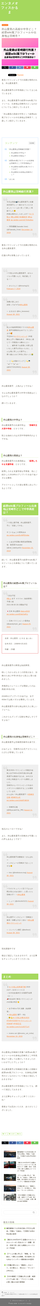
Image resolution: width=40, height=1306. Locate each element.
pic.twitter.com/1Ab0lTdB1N (18, 800)
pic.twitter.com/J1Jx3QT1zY (18, 1027)
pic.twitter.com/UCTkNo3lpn (22, 220)
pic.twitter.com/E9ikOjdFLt (17, 614)
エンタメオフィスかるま (9, 7)
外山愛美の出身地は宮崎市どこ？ (22, 173)
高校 (19, 1134)
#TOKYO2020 (12, 1021)
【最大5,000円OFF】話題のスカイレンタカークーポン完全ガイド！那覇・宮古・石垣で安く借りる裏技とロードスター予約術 (21, 1244)
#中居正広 (17, 1024)
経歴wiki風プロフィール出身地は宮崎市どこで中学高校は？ (21, 162)
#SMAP (10, 1024)
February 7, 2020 (13, 289)
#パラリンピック (20, 336)
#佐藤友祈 (23, 217)
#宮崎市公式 (16, 797)
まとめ (12, 179)
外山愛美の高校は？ (18, 156)
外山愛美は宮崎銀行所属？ (20, 149)
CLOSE (32, 143)
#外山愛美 (24, 305)
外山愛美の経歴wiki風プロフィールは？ (22, 168)
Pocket (20, 75)
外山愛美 (12, 1134)
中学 (5, 1134)
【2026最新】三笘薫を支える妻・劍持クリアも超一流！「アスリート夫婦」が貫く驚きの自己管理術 (20, 1279)
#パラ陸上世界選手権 (17, 987)
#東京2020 (25, 1018)
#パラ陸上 (17, 1018)
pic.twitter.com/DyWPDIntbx (18, 535)
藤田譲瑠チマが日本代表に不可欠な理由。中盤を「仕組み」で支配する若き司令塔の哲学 (20, 1231)
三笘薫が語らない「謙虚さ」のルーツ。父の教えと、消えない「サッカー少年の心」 (20, 1268)
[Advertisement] (29, 10)
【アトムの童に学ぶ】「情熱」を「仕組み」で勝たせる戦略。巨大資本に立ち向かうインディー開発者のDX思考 (20, 1256)
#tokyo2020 (25, 611)
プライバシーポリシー (18, 1300)
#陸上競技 (15, 217)
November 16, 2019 (14, 1036)
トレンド (5, 25)
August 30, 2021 (13, 314)
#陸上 (9, 599)
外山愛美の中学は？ (18, 153)
